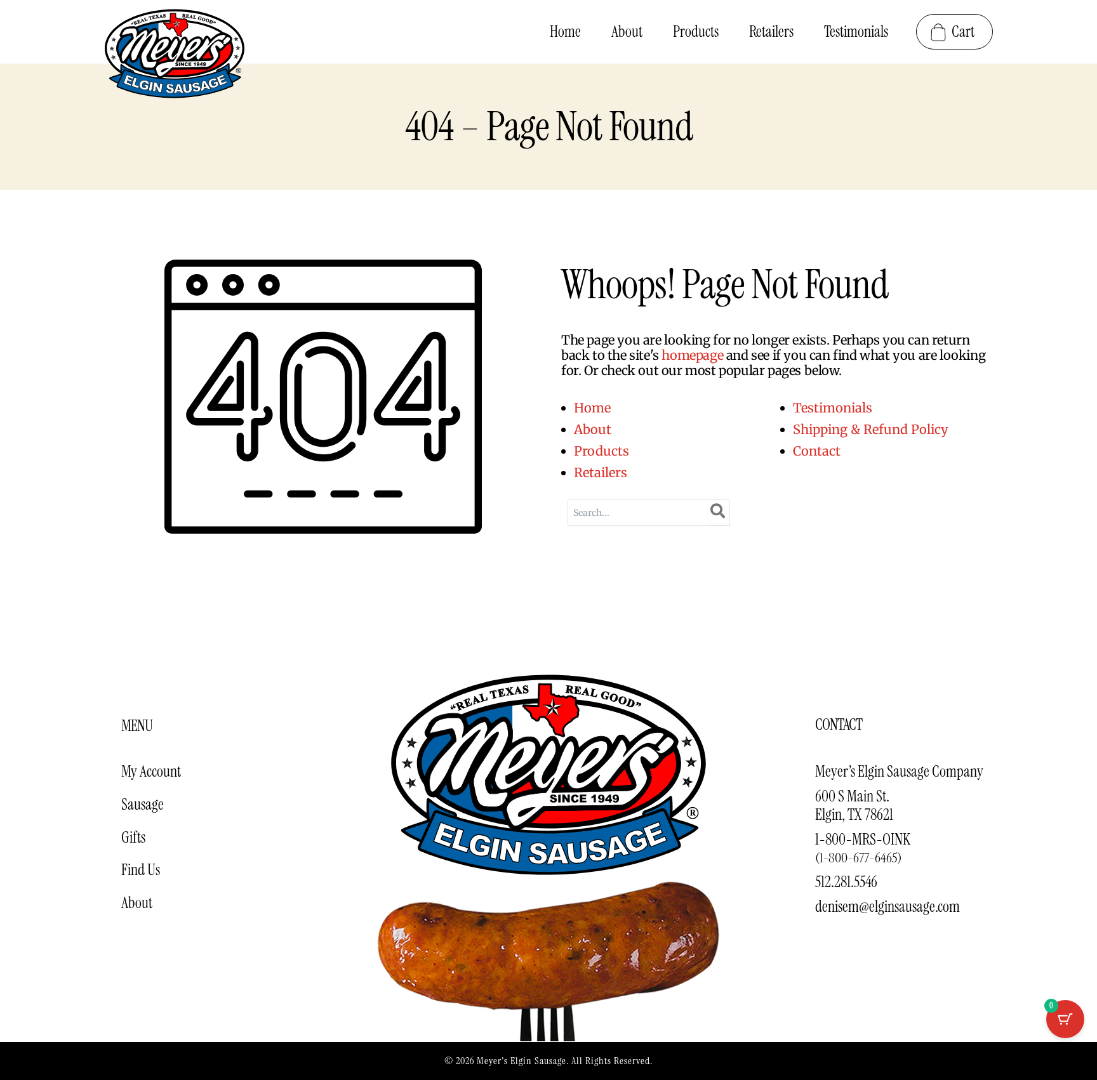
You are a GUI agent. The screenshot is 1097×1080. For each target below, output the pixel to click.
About (592, 429)
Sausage (142, 804)
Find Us (140, 869)
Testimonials (832, 408)
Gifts (133, 837)
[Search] (718, 512)
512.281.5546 (846, 882)
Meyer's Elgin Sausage (521, 1060)
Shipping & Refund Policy (870, 429)
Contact (817, 451)
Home (592, 408)
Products (601, 451)
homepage (692, 355)
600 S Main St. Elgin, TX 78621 (854, 805)
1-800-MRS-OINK (862, 848)
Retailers (600, 472)
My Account (151, 771)
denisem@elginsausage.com (887, 906)
